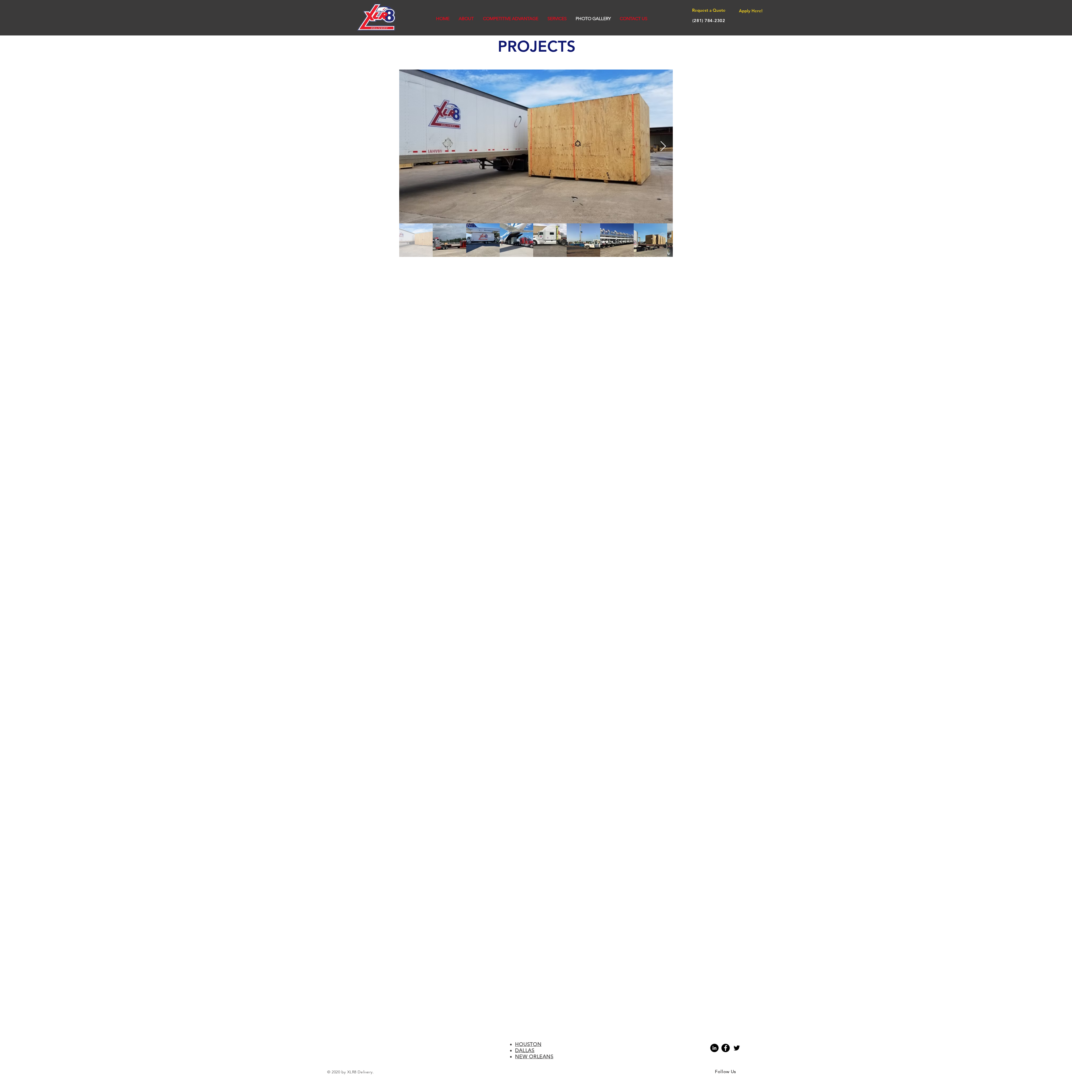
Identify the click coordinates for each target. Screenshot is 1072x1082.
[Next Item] (663, 146)
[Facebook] (725, 1048)
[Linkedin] (714, 1048)
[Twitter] (737, 1048)
